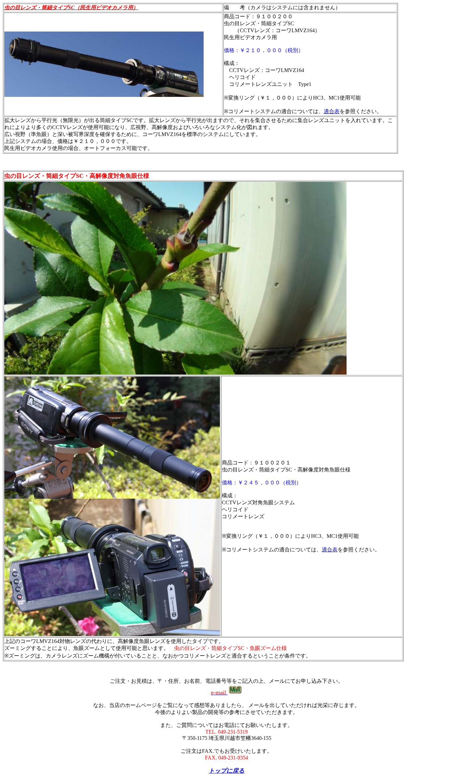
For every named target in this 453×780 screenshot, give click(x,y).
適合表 (332, 111)
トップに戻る (226, 770)
